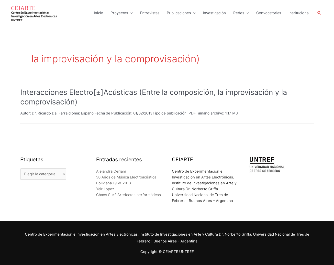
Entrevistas (149, 13)
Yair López (105, 189)
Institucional (299, 13)
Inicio (98, 13)
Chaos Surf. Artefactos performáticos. (129, 194)
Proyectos (119, 13)
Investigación (214, 13)
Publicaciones (179, 13)
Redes (238, 13)
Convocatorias (268, 13)
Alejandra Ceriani (111, 171)
